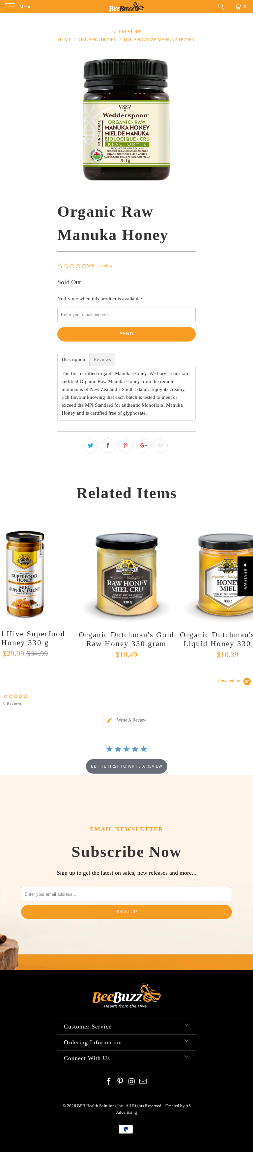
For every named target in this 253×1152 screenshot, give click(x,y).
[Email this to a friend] (160, 445)
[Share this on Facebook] (108, 445)
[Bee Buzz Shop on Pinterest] (121, 1082)
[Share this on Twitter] (90, 445)
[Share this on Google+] (143, 445)
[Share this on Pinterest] (125, 445)
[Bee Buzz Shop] (126, 6)
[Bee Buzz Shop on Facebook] (109, 1082)
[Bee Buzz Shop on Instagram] (132, 1082)
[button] (245, 576)
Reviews (102, 359)
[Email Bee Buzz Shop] (143, 1082)
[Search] (223, 7)
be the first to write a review (126, 766)
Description (73, 359)
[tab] (126, 720)
